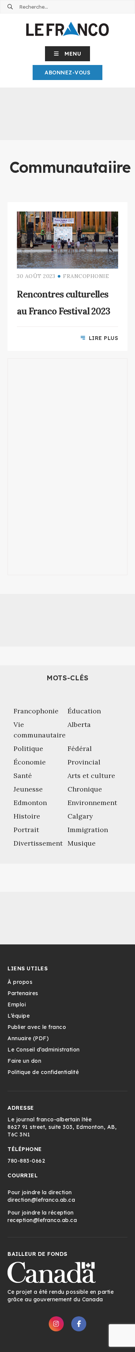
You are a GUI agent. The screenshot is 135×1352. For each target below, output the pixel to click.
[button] (67, 53)
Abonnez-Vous (67, 72)
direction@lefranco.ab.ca (41, 1199)
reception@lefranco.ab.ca (42, 1220)
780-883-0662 (26, 1160)
